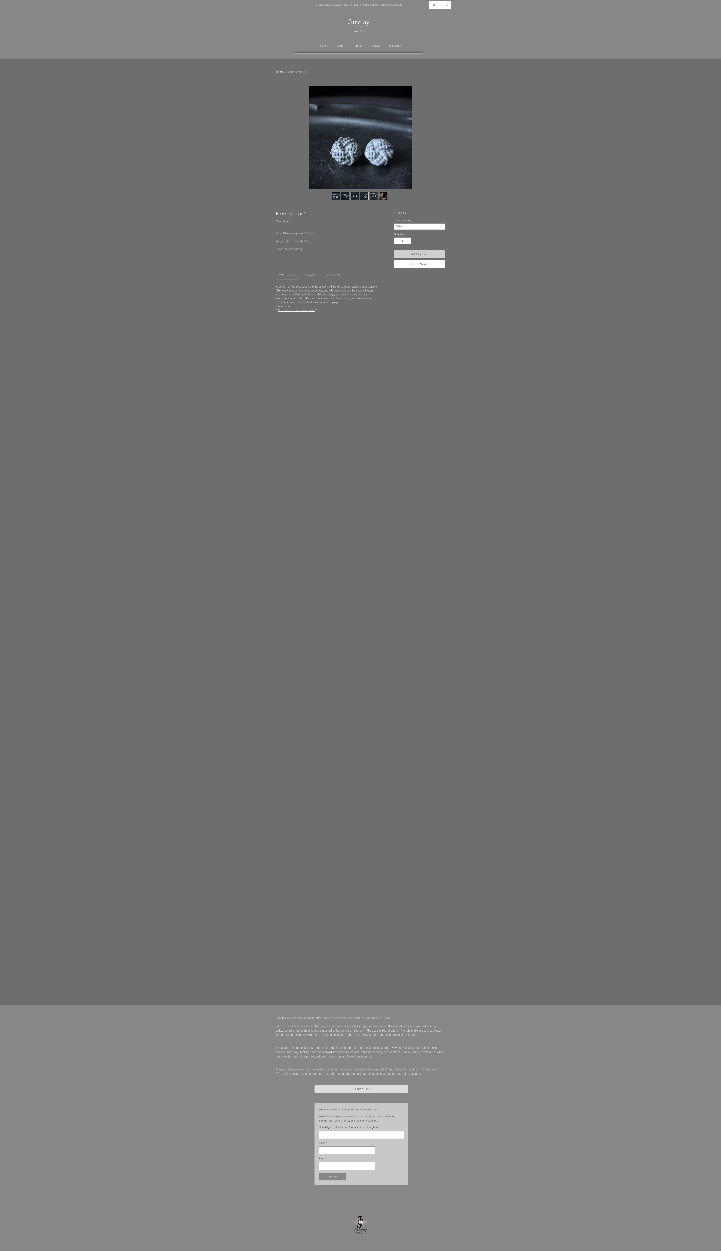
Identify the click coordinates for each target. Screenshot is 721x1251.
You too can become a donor (296, 310)
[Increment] (408, 241)
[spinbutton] (402, 241)
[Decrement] (396, 241)
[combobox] (419, 226)
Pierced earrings (404, 220)
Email (323, 1158)
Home (280, 72)
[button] (343, 45)
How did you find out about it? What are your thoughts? (348, 1127)
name (323, 1143)
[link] (287, 275)
